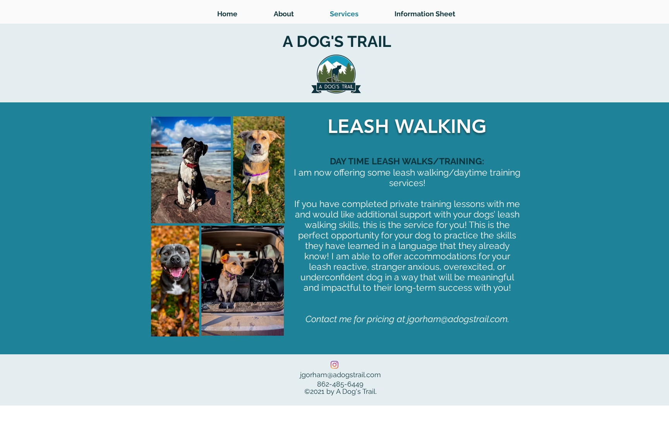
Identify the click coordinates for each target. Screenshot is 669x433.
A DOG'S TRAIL (337, 41)
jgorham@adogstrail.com (457, 319)
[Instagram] (334, 365)
